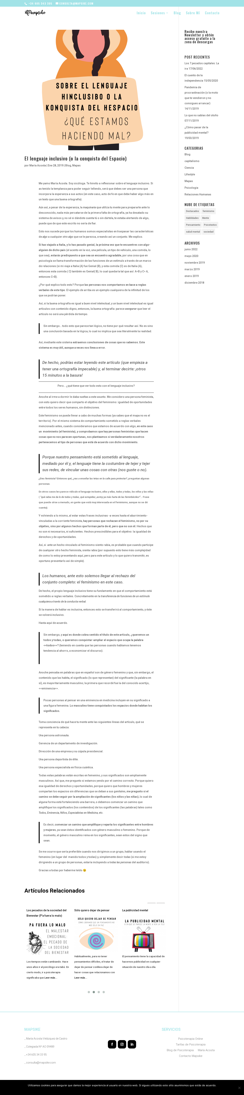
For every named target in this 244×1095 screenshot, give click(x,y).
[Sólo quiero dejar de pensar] (96, 933)
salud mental (193, 231)
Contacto (212, 13)
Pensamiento (193, 225)
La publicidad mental (135, 910)
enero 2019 (192, 276)
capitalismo (192, 161)
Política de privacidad (134, 1090)
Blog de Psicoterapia (180, 1050)
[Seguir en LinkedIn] (132, 1044)
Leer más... (50, 977)
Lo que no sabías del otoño (201, 115)
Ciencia (189, 167)
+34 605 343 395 (40, 3)
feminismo (208, 211)
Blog (177, 13)
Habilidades (192, 218)
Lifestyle (190, 174)
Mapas (76, 165)
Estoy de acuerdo (109, 1090)
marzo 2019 (192, 269)
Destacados (192, 211)
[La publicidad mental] (144, 933)
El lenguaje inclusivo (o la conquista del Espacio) (75, 158)
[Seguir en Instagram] (122, 1044)
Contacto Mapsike (190, 1056)
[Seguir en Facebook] (112, 1044)
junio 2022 (191, 249)
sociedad (209, 231)
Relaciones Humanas (198, 194)
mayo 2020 (191, 256)
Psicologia (191, 187)
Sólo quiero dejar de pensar (92, 910)
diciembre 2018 (194, 282)
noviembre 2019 (195, 262)
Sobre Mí (193, 13)
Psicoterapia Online (190, 1038)
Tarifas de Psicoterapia (190, 1044)
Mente (205, 218)
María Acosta (37, 165)
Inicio (141, 13)
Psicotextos (210, 225)
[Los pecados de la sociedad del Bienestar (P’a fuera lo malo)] (48, 938)
